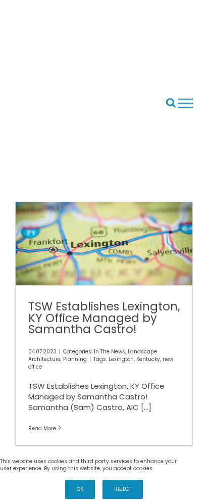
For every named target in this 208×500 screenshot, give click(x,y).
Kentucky (148, 359)
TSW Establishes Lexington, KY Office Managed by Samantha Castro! (104, 317)
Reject (122, 489)
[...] (146, 407)
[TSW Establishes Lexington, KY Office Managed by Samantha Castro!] (104, 243)
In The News (109, 351)
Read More (42, 428)
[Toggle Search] (171, 103)
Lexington (121, 359)
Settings (193, 461)
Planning (75, 359)
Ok (80, 489)
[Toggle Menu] (185, 103)
